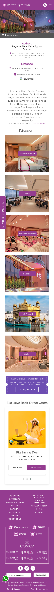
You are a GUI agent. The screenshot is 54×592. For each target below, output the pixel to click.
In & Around (27, 314)
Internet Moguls (39, 585)
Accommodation (27, 153)
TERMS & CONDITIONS (39, 501)
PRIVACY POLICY (39, 506)
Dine (27, 193)
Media (15, 515)
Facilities (27, 274)
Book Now (43, 467)
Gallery (27, 354)
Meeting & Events (27, 234)
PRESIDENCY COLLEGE (39, 496)
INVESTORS (14, 499)
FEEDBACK (14, 512)
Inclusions (24, 468)
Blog (39, 509)
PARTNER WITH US (15, 502)
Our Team (15, 506)
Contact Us (14, 519)
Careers (15, 509)
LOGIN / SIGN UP (27, 389)
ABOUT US (15, 496)
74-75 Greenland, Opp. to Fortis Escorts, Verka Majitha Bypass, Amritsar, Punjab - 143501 (27, 55)
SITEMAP (39, 512)
